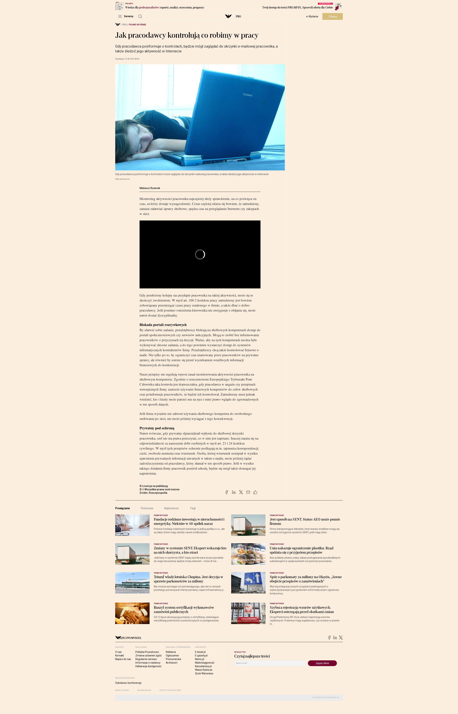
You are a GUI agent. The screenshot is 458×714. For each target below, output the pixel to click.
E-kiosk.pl (200, 652)
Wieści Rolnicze (203, 669)
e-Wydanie (312, 16)
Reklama (171, 652)
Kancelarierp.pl (203, 666)
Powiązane (122, 508)
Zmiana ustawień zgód (148, 655)
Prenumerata (173, 659)
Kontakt (119, 655)
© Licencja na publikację (154, 486)
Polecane (147, 508)
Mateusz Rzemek (150, 188)
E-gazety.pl (201, 655)
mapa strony (122, 690)
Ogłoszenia (172, 655)
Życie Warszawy (204, 673)
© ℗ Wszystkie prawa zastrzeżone (159, 489)
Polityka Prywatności (147, 652)
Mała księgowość (204, 662)
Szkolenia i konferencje (128, 682)
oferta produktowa (170, 690)
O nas (118, 652)
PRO (238, 16)
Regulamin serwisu (146, 659)
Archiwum (171, 662)
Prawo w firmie (137, 24)
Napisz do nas (123, 659)
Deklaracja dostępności (148, 666)
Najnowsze (171, 508)
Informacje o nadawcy (147, 662)
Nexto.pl (199, 659)
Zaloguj (332, 16)
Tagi (193, 508)
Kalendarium (144, 690)
